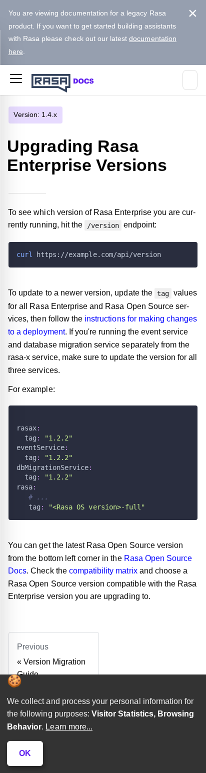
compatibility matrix (103, 570)
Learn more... (69, 726)
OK (25, 753)
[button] (16, 80)
